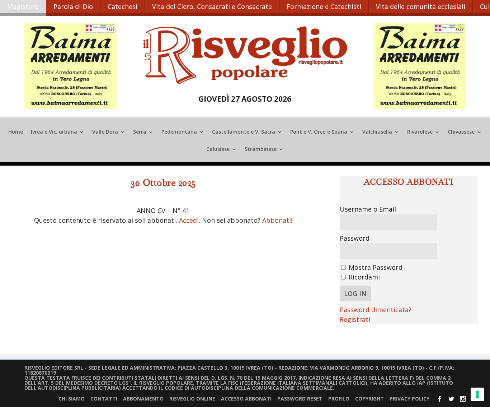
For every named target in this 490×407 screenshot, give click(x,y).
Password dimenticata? (375, 309)
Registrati (355, 319)
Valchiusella (377, 132)
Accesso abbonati (246, 398)
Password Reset (299, 398)
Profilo (338, 398)
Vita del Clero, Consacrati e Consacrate (212, 6)
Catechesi (122, 6)
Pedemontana (179, 132)
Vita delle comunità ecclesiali (420, 6)
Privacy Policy (409, 398)
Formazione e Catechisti (324, 6)
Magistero (23, 6)
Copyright (369, 398)
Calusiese (218, 149)
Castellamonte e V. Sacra (243, 132)
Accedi (189, 220)
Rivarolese (420, 132)
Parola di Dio (73, 6)
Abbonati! (277, 220)
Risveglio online (192, 398)
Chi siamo (71, 398)
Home (15, 132)
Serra (139, 132)
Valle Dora (105, 132)
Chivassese (461, 132)
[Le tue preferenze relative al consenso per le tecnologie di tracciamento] (477, 394)
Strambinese (261, 149)
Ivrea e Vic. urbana (54, 132)
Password (354, 238)
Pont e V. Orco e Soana (318, 132)
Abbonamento (143, 398)
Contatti (103, 398)
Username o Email (368, 209)
